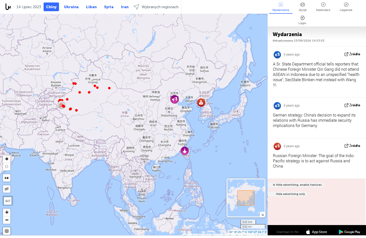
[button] (70, 109)
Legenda (346, 10)
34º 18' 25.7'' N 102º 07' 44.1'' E (248, 232)
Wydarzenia (280, 10)
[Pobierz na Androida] (349, 232)
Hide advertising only (290, 194)
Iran (124, 7)
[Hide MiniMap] (262, 214)
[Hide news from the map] (6, 189)
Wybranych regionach (160, 7)
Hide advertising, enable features (299, 184)
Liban (91, 7)
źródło (354, 54)
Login (302, 23)
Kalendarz (323, 10)
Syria (109, 7)
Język (303, 10)
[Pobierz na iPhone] (317, 232)
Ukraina (71, 7)
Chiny (51, 7)
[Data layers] (6, 231)
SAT (7, 201)
